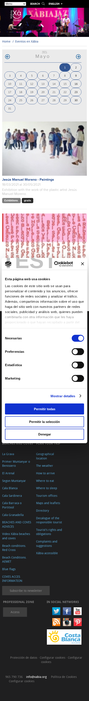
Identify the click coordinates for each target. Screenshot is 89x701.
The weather (44, 466)
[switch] (78, 351)
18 (20, 92)
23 (76, 92)
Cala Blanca (9, 488)
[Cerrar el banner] (82, 263)
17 (9, 92)
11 (20, 83)
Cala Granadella (13, 515)
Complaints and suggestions (46, 543)
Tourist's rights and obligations (49, 532)
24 (9, 100)
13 (42, 83)
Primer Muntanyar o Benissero (16, 463)
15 (65, 83)
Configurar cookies (53, 657)
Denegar (44, 434)
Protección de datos (24, 657)
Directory (42, 510)
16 (76, 83)
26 (31, 100)
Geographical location (45, 456)
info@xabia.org (36, 677)
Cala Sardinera (12, 496)
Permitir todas (44, 409)
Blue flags (9, 569)
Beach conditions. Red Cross (14, 548)
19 (31, 92)
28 (54, 100)
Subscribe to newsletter (26, 591)
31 (9, 108)
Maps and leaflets (48, 503)
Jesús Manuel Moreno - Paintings (28, 180)
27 (42, 100)
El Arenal (8, 473)
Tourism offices (46, 496)
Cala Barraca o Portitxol (12, 505)
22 (65, 92)
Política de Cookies (64, 677)
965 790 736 (14, 677)
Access (15, 612)
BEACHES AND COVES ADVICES (16, 524)
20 (42, 92)
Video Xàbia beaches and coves (16, 536)
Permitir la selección (44, 421)
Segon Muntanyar (14, 481)
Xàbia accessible (47, 553)
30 (76, 100)
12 (31, 83)
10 (9, 83)
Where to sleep (46, 488)
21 (54, 92)
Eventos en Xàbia (26, 41)
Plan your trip (48, 443)
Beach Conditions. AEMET (14, 559)
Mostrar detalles (63, 396)
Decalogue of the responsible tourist (49, 520)
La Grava (8, 454)
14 (54, 83)
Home (6, 41)
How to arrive (45, 473)
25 (20, 100)
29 (65, 100)
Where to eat (45, 481)
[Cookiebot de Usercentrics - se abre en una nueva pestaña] (55, 264)
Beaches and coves (17, 443)
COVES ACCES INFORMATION (12, 578)
